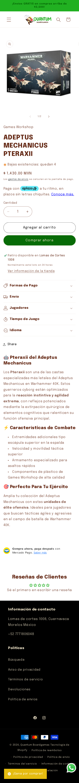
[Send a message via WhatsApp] (71, 767)
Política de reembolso (47, 750)
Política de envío (58, 757)
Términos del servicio (22, 763)
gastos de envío (18, 179)
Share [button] (12, 344)
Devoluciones (19, 689)
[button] (9, 19)
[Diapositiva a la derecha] (48, 116)
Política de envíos (23, 699)
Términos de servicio (25, 679)
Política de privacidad (28, 757)
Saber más (40, 552)
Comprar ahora (39, 240)
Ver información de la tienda (31, 271)
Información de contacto (59, 763)
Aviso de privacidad (24, 669)
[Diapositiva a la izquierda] (30, 116)
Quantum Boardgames (35, 745)
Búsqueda (16, 659)
